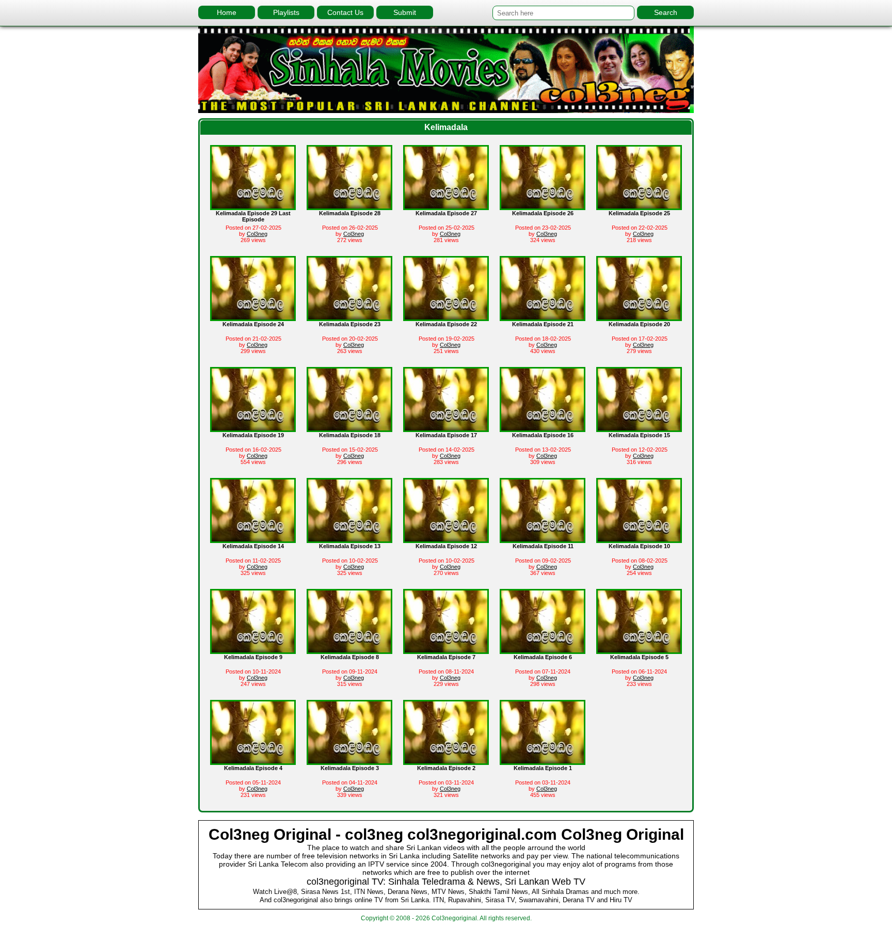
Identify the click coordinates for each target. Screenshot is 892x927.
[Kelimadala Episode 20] (639, 317)
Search (665, 12)
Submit (404, 12)
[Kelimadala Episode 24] (253, 317)
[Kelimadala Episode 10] (639, 539)
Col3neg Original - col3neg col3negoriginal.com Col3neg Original (446, 834)
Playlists (286, 12)
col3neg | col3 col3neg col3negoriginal (446, 69)
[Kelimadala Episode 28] (349, 206)
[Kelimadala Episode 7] (446, 650)
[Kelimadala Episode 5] (639, 650)
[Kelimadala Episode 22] (446, 317)
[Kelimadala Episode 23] (349, 317)
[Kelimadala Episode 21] (542, 317)
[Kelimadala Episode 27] (446, 206)
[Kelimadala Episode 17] (446, 428)
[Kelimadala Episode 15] (639, 428)
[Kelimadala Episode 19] (253, 428)
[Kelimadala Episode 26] (542, 206)
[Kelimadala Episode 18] (349, 428)
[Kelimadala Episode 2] (446, 761)
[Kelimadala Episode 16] (542, 428)
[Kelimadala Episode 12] (446, 539)
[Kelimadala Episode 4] (253, 761)
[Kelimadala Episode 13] (349, 539)
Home (226, 12)
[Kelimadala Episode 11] (542, 539)
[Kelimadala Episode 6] (542, 650)
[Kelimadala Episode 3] (349, 761)
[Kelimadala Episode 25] (639, 206)
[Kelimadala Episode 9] (253, 650)
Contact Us (345, 12)
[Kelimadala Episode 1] (542, 761)
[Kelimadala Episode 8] (349, 650)
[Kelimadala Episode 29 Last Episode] (253, 206)
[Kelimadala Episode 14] (253, 539)
